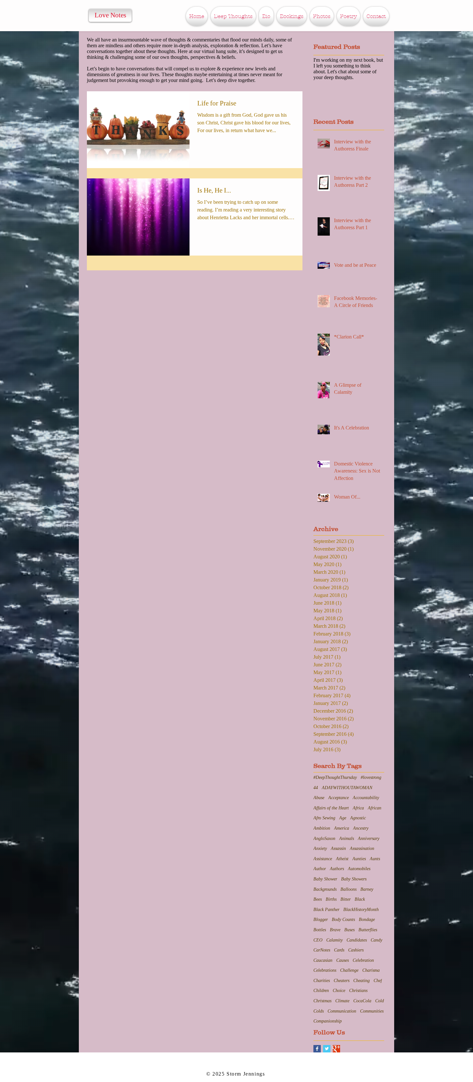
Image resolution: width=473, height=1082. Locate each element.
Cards (339, 950)
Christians (358, 990)
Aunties (359, 858)
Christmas (322, 1000)
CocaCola (362, 1000)
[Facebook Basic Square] (317, 1048)
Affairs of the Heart (331, 808)
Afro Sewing (324, 818)
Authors (337, 868)
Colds (318, 1011)
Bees (317, 899)
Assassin (338, 848)
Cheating (361, 980)
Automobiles (359, 868)
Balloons (348, 889)
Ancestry (360, 828)
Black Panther (326, 909)
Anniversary (368, 838)
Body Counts (343, 919)
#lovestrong (371, 777)
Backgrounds (325, 889)
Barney (366, 889)
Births (331, 899)
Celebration (363, 960)
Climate (342, 1000)
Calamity (334, 940)
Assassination (362, 848)
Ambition (321, 828)
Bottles (319, 929)
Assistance (322, 858)
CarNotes (321, 950)
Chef (378, 980)
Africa (358, 808)
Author (319, 868)
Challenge (349, 970)
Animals (346, 838)
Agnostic (358, 818)
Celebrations (324, 970)
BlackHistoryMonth (361, 909)
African (374, 808)
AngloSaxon (324, 838)
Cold (379, 1000)
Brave (335, 929)
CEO (317, 940)
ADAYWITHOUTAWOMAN (347, 787)
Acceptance (338, 797)
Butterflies (367, 929)
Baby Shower (325, 879)
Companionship (327, 1021)
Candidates (357, 940)
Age (342, 818)
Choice (339, 990)
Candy (376, 940)
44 (315, 787)
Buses (349, 929)
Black (360, 899)
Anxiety (320, 848)
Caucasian (322, 960)
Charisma (371, 970)
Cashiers (356, 950)
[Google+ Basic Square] (336, 1048)
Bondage (367, 919)
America (341, 828)
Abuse (318, 797)
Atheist (342, 858)
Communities (372, 1011)
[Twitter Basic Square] (326, 1048)
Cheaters (341, 980)
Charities (321, 980)
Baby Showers (353, 879)
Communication (342, 1011)
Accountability (366, 797)
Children (321, 990)
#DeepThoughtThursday (335, 777)
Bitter (345, 899)
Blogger (320, 919)
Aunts (375, 858)
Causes (342, 960)
